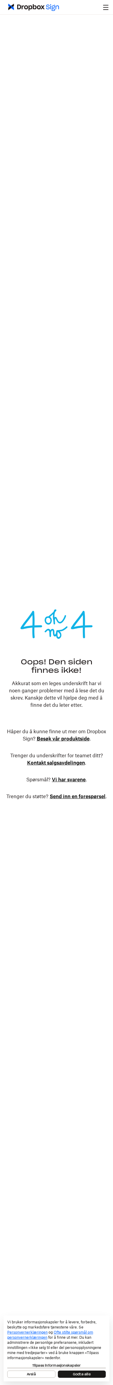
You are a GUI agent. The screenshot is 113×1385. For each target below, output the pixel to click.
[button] (106, 7)
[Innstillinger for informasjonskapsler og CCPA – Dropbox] (56, 1348)
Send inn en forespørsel (77, 796)
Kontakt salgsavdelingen (56, 763)
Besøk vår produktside (63, 739)
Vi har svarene (69, 779)
